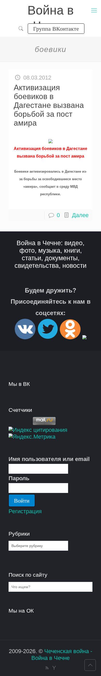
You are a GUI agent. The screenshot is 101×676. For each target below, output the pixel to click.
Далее (80, 215)
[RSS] (47, 668)
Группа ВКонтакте (56, 28)
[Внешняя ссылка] (25, 337)
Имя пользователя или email (49, 459)
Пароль (19, 478)
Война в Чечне (50, 10)
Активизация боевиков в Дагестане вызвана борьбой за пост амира (49, 105)
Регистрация (25, 511)
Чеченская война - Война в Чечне (61, 654)
